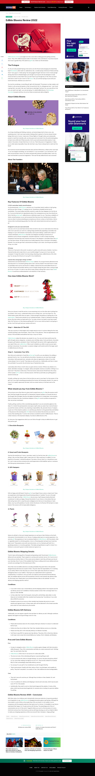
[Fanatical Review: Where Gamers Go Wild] (52, 742)
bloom (31, 78)
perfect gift (19, 215)
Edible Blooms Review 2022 (37, 716)
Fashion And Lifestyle (39, 7)
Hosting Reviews (62, 7)
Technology (28, 7)
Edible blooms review (13, 56)
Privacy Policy (61, 767)
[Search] (88, 7)
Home (20, 7)
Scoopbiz (41, 771)
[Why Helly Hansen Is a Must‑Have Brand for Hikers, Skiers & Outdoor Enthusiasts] (14, 742)
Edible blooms (12, 338)
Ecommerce (9, 16)
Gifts (27, 412)
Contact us (44, 767)
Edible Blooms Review (24, 716)
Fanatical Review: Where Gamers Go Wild (50, 749)
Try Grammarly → (67, 760)
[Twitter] (2, 63)
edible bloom (23, 344)
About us (36, 767)
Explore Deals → (69, 1)
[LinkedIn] (2, 71)
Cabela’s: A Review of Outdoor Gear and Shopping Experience (33, 749)
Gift (23, 209)
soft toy (18, 372)
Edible (7, 716)
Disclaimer (52, 767)
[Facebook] (2, 60)
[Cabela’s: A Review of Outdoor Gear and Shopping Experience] (33, 742)
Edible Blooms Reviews (50, 716)
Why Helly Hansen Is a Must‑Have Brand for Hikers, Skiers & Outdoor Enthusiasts (14, 750)
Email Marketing (52, 7)
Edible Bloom (29, 647)
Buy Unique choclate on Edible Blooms (33, 128)
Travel (71, 7)
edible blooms (22, 207)
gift (57, 238)
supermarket (11, 317)
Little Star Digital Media (54, 771)
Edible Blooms (42, 539)
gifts (31, 60)
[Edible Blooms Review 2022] (33, 52)
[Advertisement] (77, 25)
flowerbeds (14, 70)
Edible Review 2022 (19, 718)
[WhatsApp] (2, 78)
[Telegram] (2, 74)
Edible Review (9, 718)
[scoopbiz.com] (11, 7)
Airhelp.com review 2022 (24, 727)
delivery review (30, 261)
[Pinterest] (2, 67)
